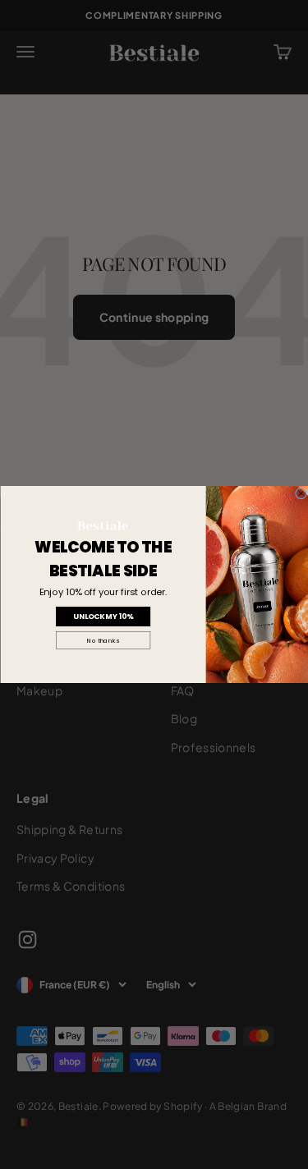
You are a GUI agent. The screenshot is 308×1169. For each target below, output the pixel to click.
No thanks (103, 640)
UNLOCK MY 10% (102, 616)
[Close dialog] (301, 493)
